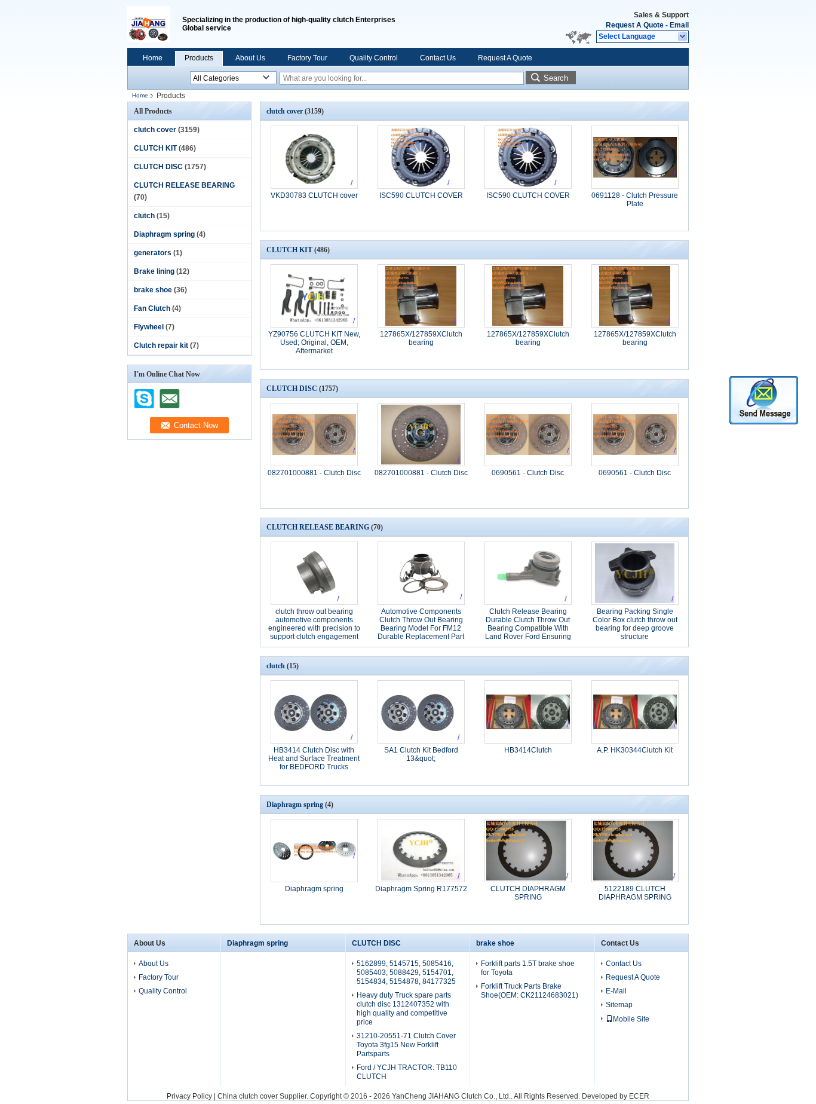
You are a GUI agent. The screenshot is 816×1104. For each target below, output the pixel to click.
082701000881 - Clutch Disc (314, 473)
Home (152, 58)
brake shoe (153, 290)
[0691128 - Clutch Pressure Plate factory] (635, 157)
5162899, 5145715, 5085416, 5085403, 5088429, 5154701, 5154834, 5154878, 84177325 (406, 972)
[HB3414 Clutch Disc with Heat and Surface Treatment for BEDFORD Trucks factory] (314, 712)
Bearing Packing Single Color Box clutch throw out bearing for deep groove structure (635, 624)
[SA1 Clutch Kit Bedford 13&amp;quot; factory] (421, 712)
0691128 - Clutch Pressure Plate (634, 199)
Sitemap (619, 1005)
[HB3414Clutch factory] (528, 712)
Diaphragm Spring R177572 (421, 889)
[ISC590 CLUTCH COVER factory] (421, 157)
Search (556, 78)
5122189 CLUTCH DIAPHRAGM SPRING (635, 893)
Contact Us (438, 58)
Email (679, 25)
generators (152, 253)
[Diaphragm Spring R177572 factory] (421, 850)
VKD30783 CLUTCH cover (314, 195)
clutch (144, 216)
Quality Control (373, 58)
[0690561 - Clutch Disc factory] (528, 434)
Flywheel (149, 327)
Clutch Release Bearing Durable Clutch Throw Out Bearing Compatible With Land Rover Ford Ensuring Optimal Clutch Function (528, 628)
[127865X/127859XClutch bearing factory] (421, 296)
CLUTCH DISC (158, 167)
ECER (639, 1096)
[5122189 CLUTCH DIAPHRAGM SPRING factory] (635, 850)
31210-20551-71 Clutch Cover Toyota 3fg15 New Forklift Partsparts (406, 1045)
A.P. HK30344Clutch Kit (635, 750)
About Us (250, 58)
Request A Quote (635, 25)
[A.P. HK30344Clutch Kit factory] (635, 712)
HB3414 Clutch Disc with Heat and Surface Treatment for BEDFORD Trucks (314, 758)
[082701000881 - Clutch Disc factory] (314, 434)
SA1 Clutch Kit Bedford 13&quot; (421, 754)
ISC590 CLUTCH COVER (421, 195)
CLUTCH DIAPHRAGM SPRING (528, 893)
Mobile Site (631, 1019)
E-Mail (616, 991)
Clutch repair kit (161, 345)
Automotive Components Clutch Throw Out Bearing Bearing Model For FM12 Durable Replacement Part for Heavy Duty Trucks (421, 628)
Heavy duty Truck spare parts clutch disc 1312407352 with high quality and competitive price (404, 1008)
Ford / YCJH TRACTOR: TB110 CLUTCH (407, 1072)
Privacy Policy (189, 1096)
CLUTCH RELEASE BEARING (184, 185)
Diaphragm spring (164, 234)
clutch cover (155, 130)
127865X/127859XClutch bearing (421, 338)
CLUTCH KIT (155, 148)
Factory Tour (307, 58)
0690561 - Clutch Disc (528, 473)
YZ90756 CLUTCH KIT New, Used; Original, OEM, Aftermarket (314, 342)
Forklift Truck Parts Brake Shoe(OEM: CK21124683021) (529, 990)
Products (199, 58)
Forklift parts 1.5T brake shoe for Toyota (528, 968)
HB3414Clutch (528, 750)
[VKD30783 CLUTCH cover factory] (314, 157)
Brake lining (154, 271)
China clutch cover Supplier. (263, 1096)
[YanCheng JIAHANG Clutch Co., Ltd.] (683, 37)
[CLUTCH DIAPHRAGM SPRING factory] (528, 850)
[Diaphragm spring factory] (314, 850)
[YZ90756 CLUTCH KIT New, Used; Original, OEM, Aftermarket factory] (314, 296)
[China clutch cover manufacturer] (154, 24)
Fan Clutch (152, 308)
